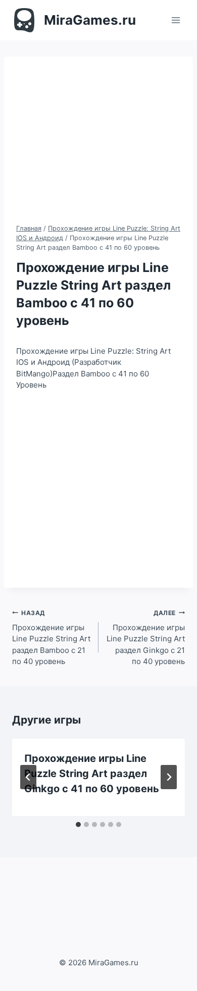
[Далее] (169, 777)
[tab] (78, 824)
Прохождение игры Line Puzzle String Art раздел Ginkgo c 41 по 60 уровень (91, 773)
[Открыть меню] (175, 20)
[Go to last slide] (28, 777)
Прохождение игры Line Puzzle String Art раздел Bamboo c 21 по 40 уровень (51, 638)
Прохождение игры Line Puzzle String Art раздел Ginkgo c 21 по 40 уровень (146, 638)
